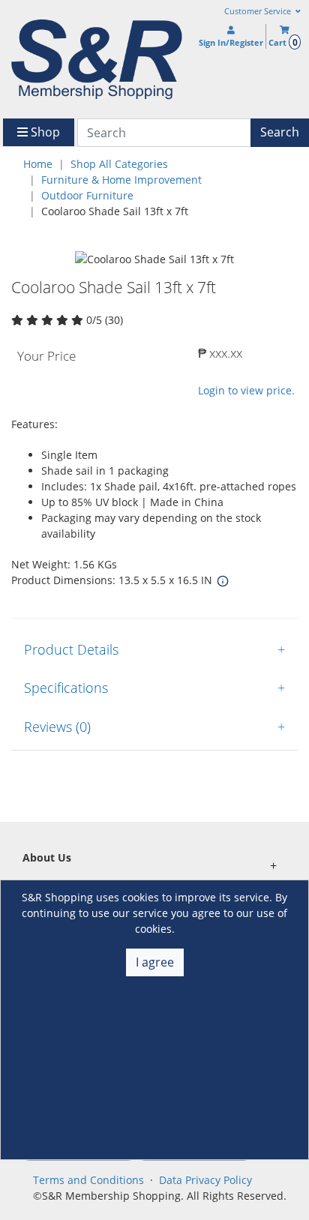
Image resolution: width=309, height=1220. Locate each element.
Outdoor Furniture (87, 195)
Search (279, 132)
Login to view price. (246, 390)
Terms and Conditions (88, 1180)
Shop (44, 132)
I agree (155, 962)
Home (37, 164)
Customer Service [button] (258, 11)
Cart (282, 42)
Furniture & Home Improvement (121, 179)
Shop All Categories (119, 164)
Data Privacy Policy (205, 1180)
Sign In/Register (231, 42)
